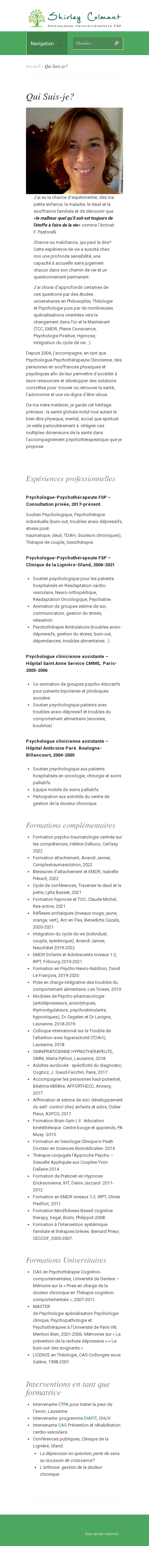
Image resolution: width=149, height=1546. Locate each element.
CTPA (63, 1404)
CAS (62, 1425)
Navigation (42, 43)
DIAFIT (90, 1418)
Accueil (33, 66)
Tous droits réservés (102, 1533)
